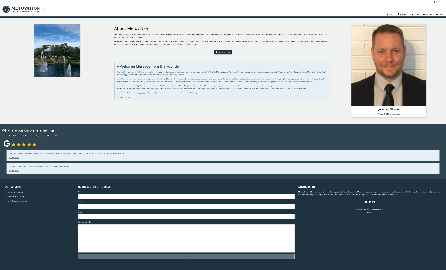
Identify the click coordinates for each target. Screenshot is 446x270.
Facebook (141, 93)
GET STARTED (224, 52)
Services (403, 14)
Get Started (440, 2)
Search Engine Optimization (17, 201)
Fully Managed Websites (15, 192)
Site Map (369, 212)
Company (428, 14)
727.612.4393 (9, 2)
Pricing (416, 14)
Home (391, 14)
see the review (14, 158)
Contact (441, 14)
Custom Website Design (15, 196)
